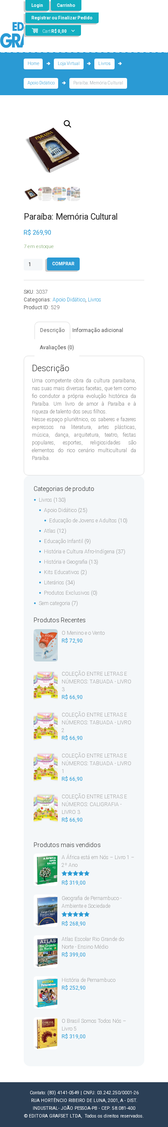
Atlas (50, 531)
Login (37, 5)
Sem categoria (54, 603)
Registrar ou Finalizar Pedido (62, 18)
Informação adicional (97, 330)
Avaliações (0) (57, 348)
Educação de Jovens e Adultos (83, 521)
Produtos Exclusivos (67, 593)
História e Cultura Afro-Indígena (79, 552)
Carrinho (66, 5)
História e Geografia (65, 562)
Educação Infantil (63, 541)
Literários (54, 583)
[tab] (52, 330)
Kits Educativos (61, 572)
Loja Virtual (69, 63)
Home (33, 63)
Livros (104, 63)
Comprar (63, 264)
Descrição (52, 330)
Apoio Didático (41, 83)
